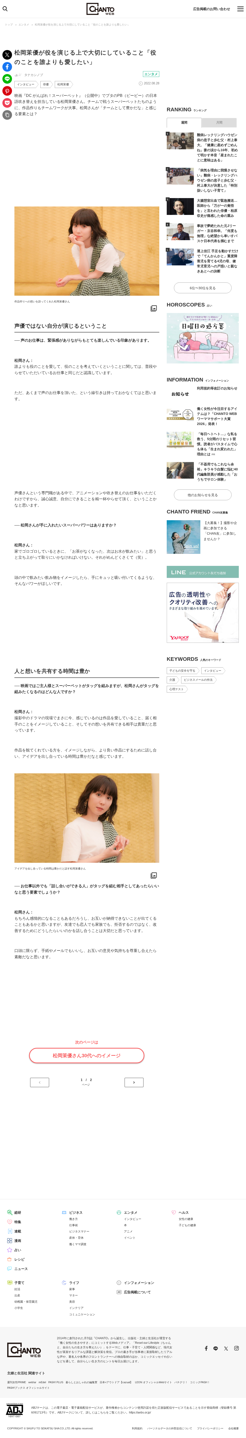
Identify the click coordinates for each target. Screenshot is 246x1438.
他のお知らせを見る (203, 495)
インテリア (76, 1308)
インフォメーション (139, 1283)
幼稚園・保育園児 (25, 1301)
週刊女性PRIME (16, 1382)
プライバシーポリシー (210, 1428)
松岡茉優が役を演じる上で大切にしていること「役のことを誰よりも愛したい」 (82, 24)
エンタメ (23, 24)
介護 (172, 679)
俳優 (46, 84)
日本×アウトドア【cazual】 (116, 1382)
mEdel (42, 1382)
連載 (17, 1231)
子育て (19, 1283)
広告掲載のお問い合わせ (211, 9)
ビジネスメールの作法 (198, 679)
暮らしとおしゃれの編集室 (81, 1382)
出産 (17, 1295)
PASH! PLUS (55, 1382)
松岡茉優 (63, 84)
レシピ (19, 1259)
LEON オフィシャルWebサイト (153, 1382)
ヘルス (184, 1212)
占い (17, 1250)
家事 (72, 1289)
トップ (9, 24)
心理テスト (176, 689)
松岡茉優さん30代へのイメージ (87, 1055)
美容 (72, 1301)
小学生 (18, 1308)
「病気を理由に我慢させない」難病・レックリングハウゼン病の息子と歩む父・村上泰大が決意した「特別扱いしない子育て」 (217, 180)
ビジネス (76, 1212)
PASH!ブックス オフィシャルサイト (28, 1387)
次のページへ (134, 1082)
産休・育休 (76, 1237)
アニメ (128, 1231)
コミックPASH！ (200, 1382)
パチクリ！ (181, 1382)
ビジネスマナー (79, 1231)
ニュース (21, 1269)
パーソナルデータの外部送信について (169, 1428)
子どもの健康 (187, 1225)
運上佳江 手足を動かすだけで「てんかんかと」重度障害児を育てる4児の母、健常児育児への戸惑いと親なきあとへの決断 (217, 261)
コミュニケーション (82, 1314)
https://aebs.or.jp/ (140, 1412)
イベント (129, 1237)
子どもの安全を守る (182, 670)
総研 (17, 1212)
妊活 (17, 1289)
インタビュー (25, 84)
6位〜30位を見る (203, 288)
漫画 (17, 1241)
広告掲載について (137, 1292)
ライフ (74, 1283)
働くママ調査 (77, 1244)
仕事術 (73, 1225)
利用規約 (137, 1428)
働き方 (73, 1219)
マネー (73, 1295)
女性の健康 (186, 1219)
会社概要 (233, 1428)
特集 (17, 1222)
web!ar (32, 1382)
